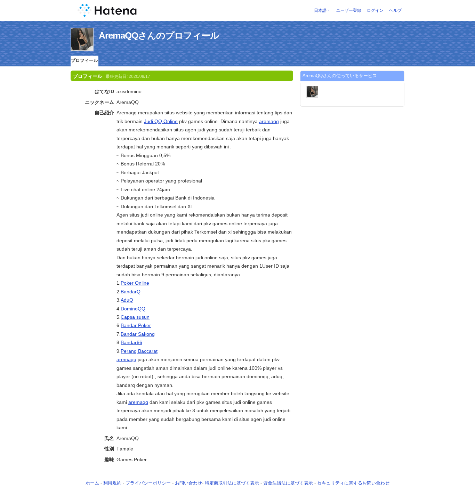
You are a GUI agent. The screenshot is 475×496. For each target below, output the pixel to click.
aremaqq (269, 121)
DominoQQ (133, 308)
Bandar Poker (136, 325)
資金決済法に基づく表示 (288, 483)
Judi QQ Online (161, 121)
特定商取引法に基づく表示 (232, 483)
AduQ (127, 300)
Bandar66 (131, 342)
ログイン (375, 10)
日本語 (320, 10)
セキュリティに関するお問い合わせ (353, 483)
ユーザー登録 (348, 10)
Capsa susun (135, 317)
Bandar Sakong (138, 334)
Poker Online (135, 283)
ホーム (92, 483)
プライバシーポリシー (148, 483)
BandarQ (130, 291)
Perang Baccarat (139, 351)
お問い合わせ (188, 483)
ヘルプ (395, 10)
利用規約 (112, 483)
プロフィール (84, 60)
